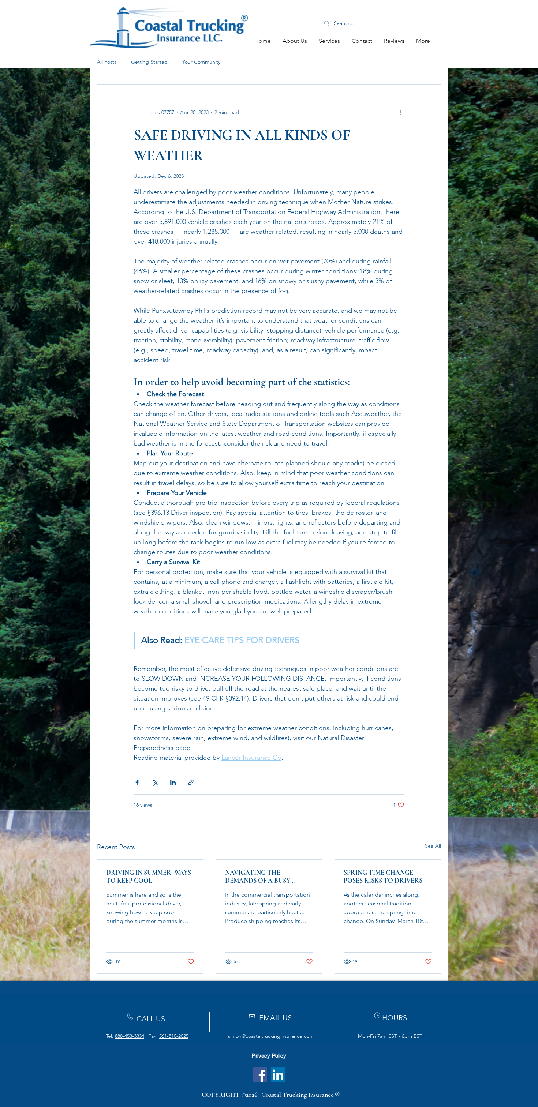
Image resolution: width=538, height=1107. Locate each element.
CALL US (151, 1018)
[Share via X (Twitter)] (155, 782)
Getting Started (149, 62)
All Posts (106, 62)
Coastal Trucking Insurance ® (300, 1095)
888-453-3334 (129, 1036)
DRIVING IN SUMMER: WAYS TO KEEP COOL (148, 876)
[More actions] (400, 112)
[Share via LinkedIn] (172, 782)
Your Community (201, 62)
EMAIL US (275, 1017)
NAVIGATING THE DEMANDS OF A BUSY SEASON (257, 876)
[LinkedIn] (278, 1074)
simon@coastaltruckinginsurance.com (271, 1036)
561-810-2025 (173, 1036)
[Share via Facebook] (137, 782)
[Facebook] (260, 1074)
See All (433, 846)
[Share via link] (190, 782)
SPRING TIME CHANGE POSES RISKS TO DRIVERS (383, 876)
